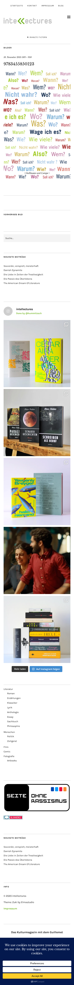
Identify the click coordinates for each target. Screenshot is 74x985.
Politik (10, 736)
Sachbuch (12, 721)
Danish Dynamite (13, 270)
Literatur (8, 689)
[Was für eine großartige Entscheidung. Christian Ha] (37, 353)
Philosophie (13, 726)
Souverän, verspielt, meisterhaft (21, 266)
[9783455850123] (37, 178)
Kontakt (32, 6)
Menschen (9, 732)
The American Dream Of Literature (22, 283)
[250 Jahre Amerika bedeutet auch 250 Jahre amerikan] (37, 629)
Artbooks (12, 760)
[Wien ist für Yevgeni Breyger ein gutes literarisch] (37, 491)
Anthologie (13, 712)
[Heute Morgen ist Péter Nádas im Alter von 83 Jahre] (37, 422)
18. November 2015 (12, 57)
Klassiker (12, 702)
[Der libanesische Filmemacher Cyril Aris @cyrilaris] (37, 560)
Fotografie (9, 756)
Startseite (16, 6)
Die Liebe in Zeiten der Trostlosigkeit (23, 274)
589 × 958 (27, 57)
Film (6, 747)
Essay (10, 717)
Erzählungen (14, 698)
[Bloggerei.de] (13, 818)
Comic (7, 751)
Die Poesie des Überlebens (18, 278)
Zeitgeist (12, 741)
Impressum (47, 6)
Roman (11, 693)
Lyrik (9, 707)
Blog (61, 6)
